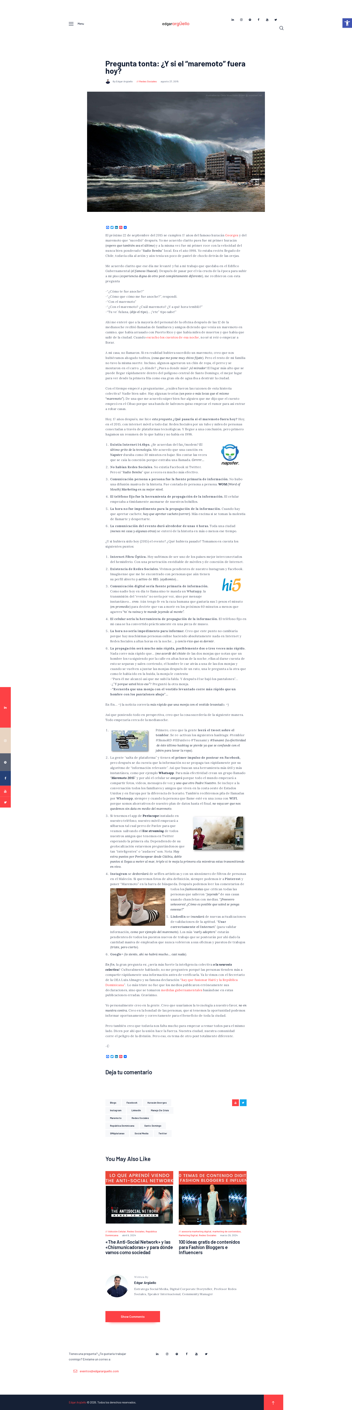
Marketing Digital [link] (188, 1235)
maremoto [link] (116, 1118)
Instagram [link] (115, 1110)
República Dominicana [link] (122, 1125)
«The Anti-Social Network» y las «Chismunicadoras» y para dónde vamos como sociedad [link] (139, 1247)
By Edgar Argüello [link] (123, 81)
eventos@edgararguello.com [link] (99, 1371)
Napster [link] (116, 455)
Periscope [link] (151, 816)
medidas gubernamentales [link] (181, 990)
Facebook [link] (132, 1102)
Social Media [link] (141, 1133)
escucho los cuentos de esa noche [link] (172, 337)
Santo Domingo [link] (152, 1125)
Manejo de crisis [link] (160, 1110)
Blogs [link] (113, 1102)
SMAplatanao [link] (117, 1133)
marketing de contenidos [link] (226, 1231)
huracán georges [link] (157, 1102)
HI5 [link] (155, 579)
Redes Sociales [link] (148, 81)
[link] (347, 23)
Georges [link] (232, 235)
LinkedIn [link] (136, 1110)
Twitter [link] (162, 1133)
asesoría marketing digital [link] (196, 1231)
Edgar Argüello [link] (145, 1282)
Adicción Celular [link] (117, 1231)
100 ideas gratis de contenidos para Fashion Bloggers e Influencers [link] (209, 1247)
